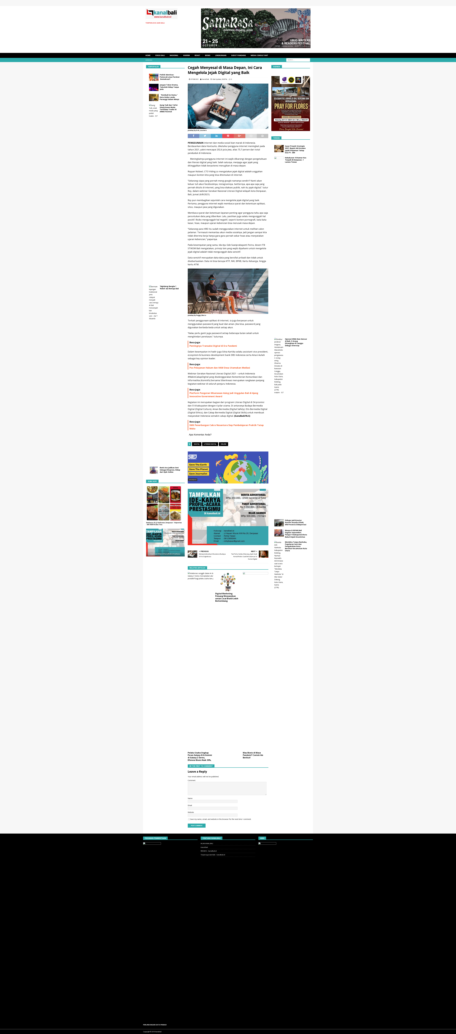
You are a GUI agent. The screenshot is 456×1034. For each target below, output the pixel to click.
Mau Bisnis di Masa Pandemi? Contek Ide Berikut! (253, 755)
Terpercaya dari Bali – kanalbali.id (213, 855)
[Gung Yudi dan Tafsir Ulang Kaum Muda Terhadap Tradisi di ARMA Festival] (154, 193)
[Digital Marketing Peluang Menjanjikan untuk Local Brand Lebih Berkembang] (228, 581)
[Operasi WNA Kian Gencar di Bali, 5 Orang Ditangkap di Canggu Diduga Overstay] (279, 427)
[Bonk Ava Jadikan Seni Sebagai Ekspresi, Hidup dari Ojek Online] (154, 470)
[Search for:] (298, 60)
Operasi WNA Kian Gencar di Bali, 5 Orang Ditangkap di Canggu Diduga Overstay (296, 342)
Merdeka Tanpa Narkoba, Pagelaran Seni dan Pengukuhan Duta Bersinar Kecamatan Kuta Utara (296, 546)
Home (147, 55)
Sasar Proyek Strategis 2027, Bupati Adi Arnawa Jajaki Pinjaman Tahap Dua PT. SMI (295, 149)
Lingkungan (220, 55)
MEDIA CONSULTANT (259, 55)
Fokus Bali (160, 55)
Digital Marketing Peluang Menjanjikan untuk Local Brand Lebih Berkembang (226, 597)
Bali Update (217, 79)
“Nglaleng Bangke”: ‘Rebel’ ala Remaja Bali (169, 287)
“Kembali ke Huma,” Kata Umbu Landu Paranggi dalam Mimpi (169, 97)
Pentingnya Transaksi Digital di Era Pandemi (213, 345)
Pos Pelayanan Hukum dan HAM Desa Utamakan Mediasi (219, 367)
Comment (191, 780)
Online (223, 444)
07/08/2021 (195, 79)
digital (197, 444)
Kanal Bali (205, 79)
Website (191, 812)
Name (190, 798)
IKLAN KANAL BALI (207, 843)
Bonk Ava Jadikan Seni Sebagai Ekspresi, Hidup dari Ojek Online (170, 469)
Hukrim (186, 55)
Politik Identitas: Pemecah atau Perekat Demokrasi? (170, 77)
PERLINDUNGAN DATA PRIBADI (155, 1025)
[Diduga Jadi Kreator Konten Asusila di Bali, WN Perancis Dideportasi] (279, 522)
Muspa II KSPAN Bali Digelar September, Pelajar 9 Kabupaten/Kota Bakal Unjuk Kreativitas (296, 533)
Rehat (197, 55)
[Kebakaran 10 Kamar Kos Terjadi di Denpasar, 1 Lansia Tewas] (279, 246)
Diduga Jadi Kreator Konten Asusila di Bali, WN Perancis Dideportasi (295, 522)
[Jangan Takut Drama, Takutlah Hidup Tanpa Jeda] (154, 87)
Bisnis (207, 55)
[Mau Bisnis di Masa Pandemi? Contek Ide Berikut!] (255, 661)
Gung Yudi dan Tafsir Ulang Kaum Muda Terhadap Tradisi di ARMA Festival (169, 108)
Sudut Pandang (238, 55)
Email (190, 805)
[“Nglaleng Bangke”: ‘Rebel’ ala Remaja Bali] (154, 374)
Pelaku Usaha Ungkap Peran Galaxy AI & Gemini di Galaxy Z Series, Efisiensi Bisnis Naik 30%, (200, 756)
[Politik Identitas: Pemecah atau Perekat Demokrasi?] (154, 77)
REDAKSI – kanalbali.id (209, 851)
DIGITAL (224, 79)
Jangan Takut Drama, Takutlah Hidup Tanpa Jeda (169, 87)
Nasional (174, 55)
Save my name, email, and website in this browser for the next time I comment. (220, 819)
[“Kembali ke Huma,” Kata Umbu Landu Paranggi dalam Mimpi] (154, 97)
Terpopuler (153, 67)
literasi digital (210, 444)
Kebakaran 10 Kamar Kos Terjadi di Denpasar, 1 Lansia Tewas (295, 160)
